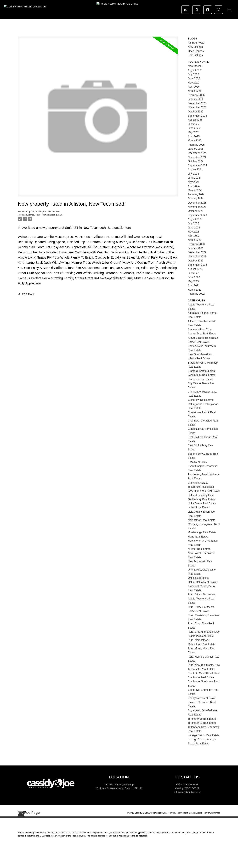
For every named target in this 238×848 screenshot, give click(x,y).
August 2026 (195, 70)
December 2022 (197, 252)
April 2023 (194, 235)
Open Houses (196, 51)
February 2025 (196, 144)
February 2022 (196, 293)
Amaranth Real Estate (200, 329)
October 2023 (195, 211)
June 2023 (194, 227)
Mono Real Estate (198, 536)
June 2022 (194, 277)
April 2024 (194, 186)
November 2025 (197, 107)
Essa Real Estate (198, 462)
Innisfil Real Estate (198, 507)
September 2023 (197, 215)
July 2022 (193, 273)
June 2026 (194, 78)
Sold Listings (195, 55)
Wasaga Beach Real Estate (203, 735)
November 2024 (197, 157)
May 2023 (193, 231)
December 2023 (197, 202)
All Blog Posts (196, 42)
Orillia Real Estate (198, 577)
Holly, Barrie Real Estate (202, 503)
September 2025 (197, 115)
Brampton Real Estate (200, 379)
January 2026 (196, 99)
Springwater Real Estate (202, 698)
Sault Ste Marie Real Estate (204, 673)
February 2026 (196, 95)
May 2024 (193, 182)
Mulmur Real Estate (199, 549)
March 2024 (194, 190)
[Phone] (196, 10)
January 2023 (196, 248)
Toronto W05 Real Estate (202, 718)
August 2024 (195, 169)
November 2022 (197, 256)
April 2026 (194, 86)
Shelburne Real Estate (201, 677)
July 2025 (193, 124)
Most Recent (195, 66)
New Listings (195, 46)
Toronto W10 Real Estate (202, 722)
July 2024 (193, 173)
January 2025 (196, 148)
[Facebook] (207, 10)
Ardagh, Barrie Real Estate (203, 337)
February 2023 (196, 244)
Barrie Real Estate (198, 342)
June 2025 (194, 128)
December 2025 (197, 103)
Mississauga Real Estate (202, 532)
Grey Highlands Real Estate (204, 491)
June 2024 (194, 177)
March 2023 (194, 239)
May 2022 (193, 281)
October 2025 (195, 111)
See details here (119, 227)
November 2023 (197, 206)
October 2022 (195, 260)
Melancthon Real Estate (201, 520)
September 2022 (197, 264)
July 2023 (193, 223)
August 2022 (195, 269)
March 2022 (194, 289)
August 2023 (195, 219)
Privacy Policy (175, 813)
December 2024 (197, 153)
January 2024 (196, 198)
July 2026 (193, 74)
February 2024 (196, 194)
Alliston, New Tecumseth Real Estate (44, 215)
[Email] (185, 10)
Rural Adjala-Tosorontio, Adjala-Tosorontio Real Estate (201, 598)
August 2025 (195, 119)
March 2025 (194, 140)
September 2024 (197, 165)
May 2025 (193, 132)
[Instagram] (218, 10)
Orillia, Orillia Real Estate (202, 582)
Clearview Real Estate (201, 400)
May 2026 (193, 82)
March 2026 (194, 90)
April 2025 (194, 136)
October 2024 (195, 161)
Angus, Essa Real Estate (202, 333)
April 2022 (194, 285)
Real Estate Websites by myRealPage (202, 813)
